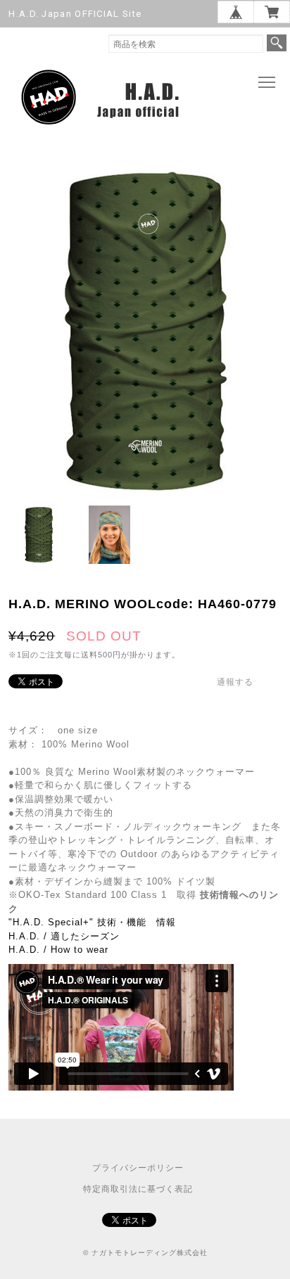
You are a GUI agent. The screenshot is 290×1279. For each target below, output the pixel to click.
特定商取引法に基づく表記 (138, 1189)
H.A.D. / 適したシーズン (64, 936)
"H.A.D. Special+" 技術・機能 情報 (92, 922)
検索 (276, 42)
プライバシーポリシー (138, 1168)
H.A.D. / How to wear (58, 949)
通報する (235, 682)
